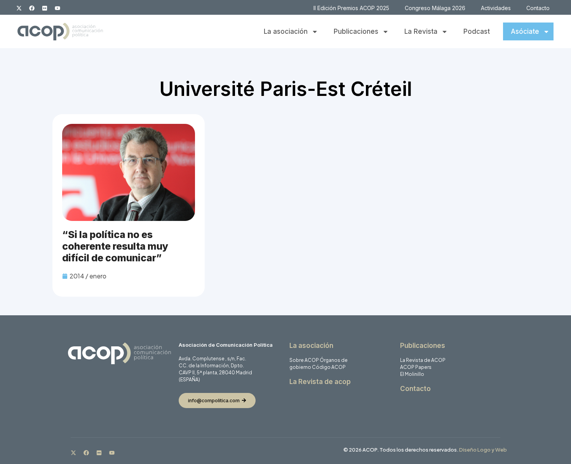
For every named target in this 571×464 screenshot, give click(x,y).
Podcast (476, 31)
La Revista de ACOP (423, 360)
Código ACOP (329, 367)
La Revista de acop (320, 382)
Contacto (538, 8)
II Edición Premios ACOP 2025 (351, 8)
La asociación (286, 31)
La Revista (420, 31)
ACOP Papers (416, 367)
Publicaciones (356, 31)
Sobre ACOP (304, 360)
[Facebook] (31, 8)
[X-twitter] (19, 8)
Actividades (496, 8)
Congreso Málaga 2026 (435, 8)
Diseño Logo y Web (483, 450)
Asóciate (525, 31)
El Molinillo (412, 374)
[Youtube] (57, 8)
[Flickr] (44, 8)
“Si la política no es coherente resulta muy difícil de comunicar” (115, 246)
